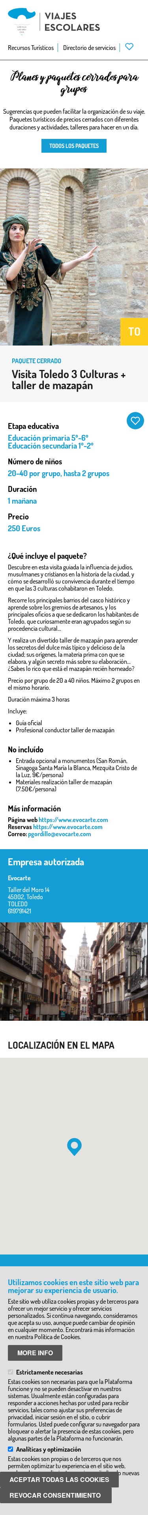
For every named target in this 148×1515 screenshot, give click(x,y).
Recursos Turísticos (31, 48)
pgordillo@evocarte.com (59, 834)
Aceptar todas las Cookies (59, 1479)
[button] (74, 1147)
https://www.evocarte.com (73, 820)
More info (35, 1352)
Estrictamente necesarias (49, 1372)
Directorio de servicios (89, 48)
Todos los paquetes (74, 145)
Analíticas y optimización (48, 1449)
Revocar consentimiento (55, 1495)
